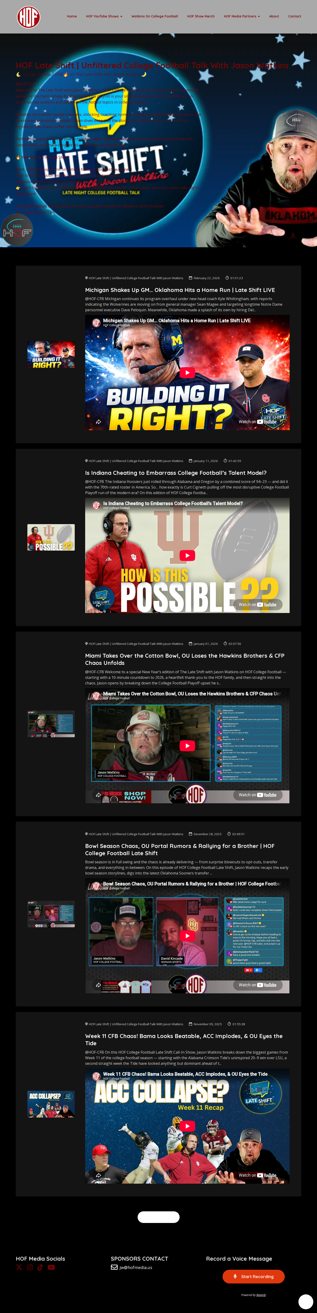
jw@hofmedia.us (136, 1267)
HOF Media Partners (240, 16)
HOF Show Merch (201, 16)
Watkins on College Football (155, 16)
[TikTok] (40, 1268)
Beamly (261, 1295)
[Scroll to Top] (306, 1283)
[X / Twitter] (19, 1268)
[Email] (114, 1268)
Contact (294, 16)
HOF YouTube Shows (102, 16)
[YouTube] (51, 1268)
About (274, 16)
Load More (158, 1217)
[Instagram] (30, 1268)
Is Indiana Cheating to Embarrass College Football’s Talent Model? (176, 472)
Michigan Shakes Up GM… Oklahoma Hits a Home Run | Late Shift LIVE (180, 289)
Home (72, 16)
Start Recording (257, 1276)
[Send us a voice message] (306, 1302)
